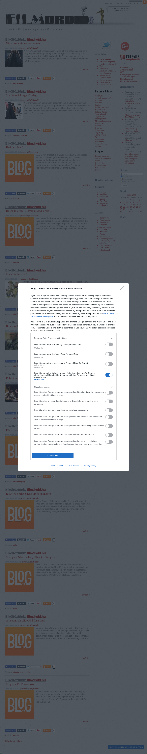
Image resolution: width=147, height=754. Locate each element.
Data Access (73, 465)
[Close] (123, 289)
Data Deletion (57, 465)
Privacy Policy (90, 465)
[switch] (109, 344)
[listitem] (73, 338)
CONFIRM (53, 455)
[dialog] (73, 377)
